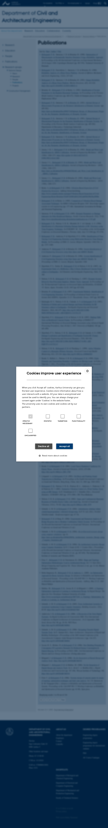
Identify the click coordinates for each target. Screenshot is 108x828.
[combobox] (87, 371)
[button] (54, 455)
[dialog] (54, 414)
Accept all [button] (64, 446)
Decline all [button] (43, 446)
